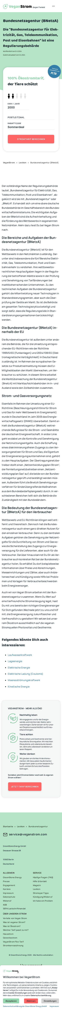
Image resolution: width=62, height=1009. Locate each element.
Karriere (7, 889)
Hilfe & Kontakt (40, 881)
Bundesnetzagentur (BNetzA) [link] (44, 162)
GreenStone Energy (12, 877)
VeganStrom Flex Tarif (13, 941)
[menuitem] (54, 6)
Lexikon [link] (22, 162)
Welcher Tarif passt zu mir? (15, 930)
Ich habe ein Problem (43, 900)
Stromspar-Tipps (41, 893)
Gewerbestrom (10, 937)
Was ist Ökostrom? (11, 926)
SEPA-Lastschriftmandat (14, 908)
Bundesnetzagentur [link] (38, 826)
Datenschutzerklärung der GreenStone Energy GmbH (25, 1006)
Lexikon (36, 889)
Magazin (37, 885)
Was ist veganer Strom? (14, 922)
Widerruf (7, 900)
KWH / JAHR (14, 103)
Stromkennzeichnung (13, 945)
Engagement (9, 885)
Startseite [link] (8, 826)
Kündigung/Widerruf (42, 896)
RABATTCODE (14, 123)
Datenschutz (9, 896)
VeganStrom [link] (9, 162)
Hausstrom (8, 934)
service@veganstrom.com (28, 834)
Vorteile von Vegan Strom (15, 918)
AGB (5, 904)
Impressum (8, 893)
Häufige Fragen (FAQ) (43, 877)
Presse (6, 881)
